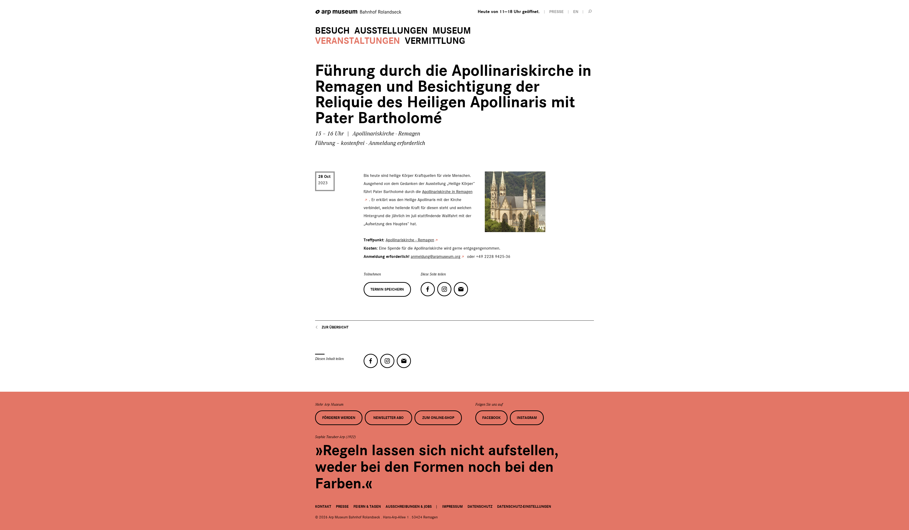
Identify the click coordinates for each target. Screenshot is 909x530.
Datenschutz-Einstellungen (524, 506)
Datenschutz (480, 506)
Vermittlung (435, 40)
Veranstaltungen (357, 40)
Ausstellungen (391, 30)
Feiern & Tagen (367, 506)
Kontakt (323, 506)
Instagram (527, 418)
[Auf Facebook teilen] (428, 289)
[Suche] (590, 11)
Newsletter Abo (388, 418)
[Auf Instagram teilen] (444, 289)
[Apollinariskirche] (490, 226)
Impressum (452, 506)
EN (575, 11)
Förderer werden (338, 418)
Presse (342, 506)
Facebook (491, 418)
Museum (451, 30)
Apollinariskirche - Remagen (410, 240)
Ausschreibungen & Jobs (409, 506)
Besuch (332, 30)
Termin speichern (387, 289)
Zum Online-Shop (438, 418)
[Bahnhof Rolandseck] (358, 12)
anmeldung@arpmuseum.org (435, 256)
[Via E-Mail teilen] (461, 289)
